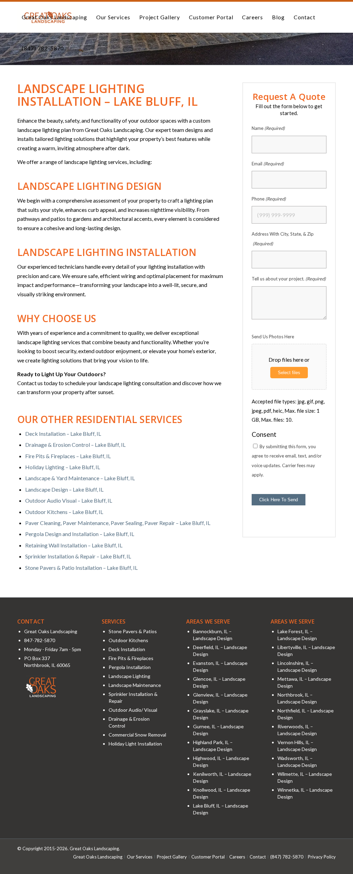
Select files (289, 372)
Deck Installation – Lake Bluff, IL (63, 433)
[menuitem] (54, 17)
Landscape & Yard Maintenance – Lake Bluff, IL (80, 478)
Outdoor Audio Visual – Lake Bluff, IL (68, 500)
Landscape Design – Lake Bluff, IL (64, 489)
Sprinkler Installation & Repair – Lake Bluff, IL (78, 556)
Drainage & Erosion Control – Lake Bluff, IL (75, 444)
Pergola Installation (130, 667)
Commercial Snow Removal (137, 735)
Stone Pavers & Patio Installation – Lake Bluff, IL (81, 567)
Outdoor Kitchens (128, 640)
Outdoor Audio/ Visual (133, 710)
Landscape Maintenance (135, 685)
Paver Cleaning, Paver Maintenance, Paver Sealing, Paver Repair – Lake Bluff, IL (117, 523)
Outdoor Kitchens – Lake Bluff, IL (64, 511)
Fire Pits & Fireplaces (131, 658)
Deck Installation (127, 649)
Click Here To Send (278, 499)
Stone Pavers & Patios (133, 631)
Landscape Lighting (129, 676)
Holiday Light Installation (135, 744)
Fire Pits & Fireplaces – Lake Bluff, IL (68, 456)
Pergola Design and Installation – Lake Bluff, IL (79, 534)
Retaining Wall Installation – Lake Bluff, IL (73, 545)
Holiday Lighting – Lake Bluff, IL (62, 467)
